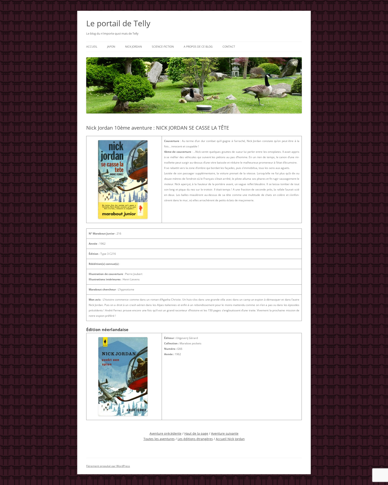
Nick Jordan (133, 47)
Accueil (91, 47)
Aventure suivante (224, 433)
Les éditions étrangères (195, 439)
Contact (229, 47)
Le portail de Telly (118, 23)
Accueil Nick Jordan (230, 439)
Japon (111, 47)
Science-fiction (163, 47)
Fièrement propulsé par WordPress (108, 466)
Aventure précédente (165, 433)
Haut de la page (196, 433)
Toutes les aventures (159, 439)
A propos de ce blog (198, 47)
